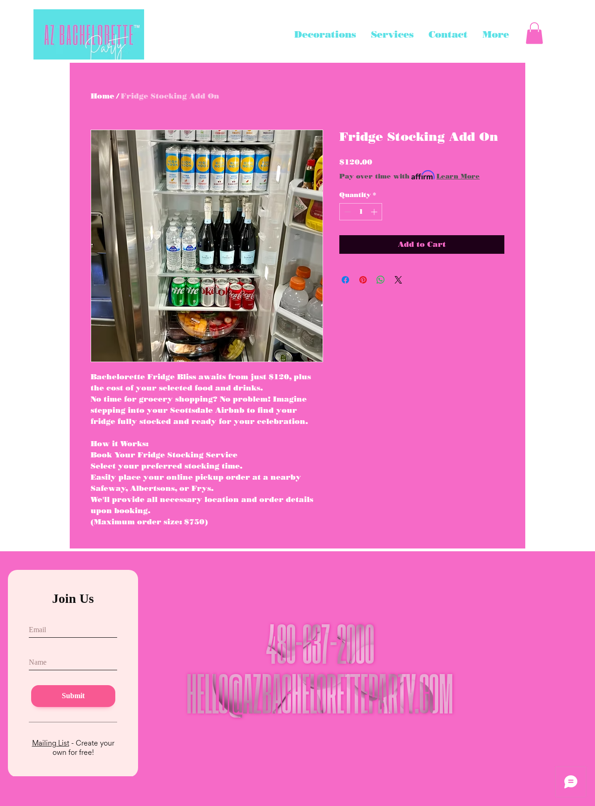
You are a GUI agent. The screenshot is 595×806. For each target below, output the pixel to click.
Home (102, 96)
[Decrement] (346, 212)
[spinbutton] (360, 212)
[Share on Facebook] (345, 279)
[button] (534, 33)
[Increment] (375, 212)
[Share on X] (398, 279)
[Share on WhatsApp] (380, 279)
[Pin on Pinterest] (363, 279)
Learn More (458, 176)
